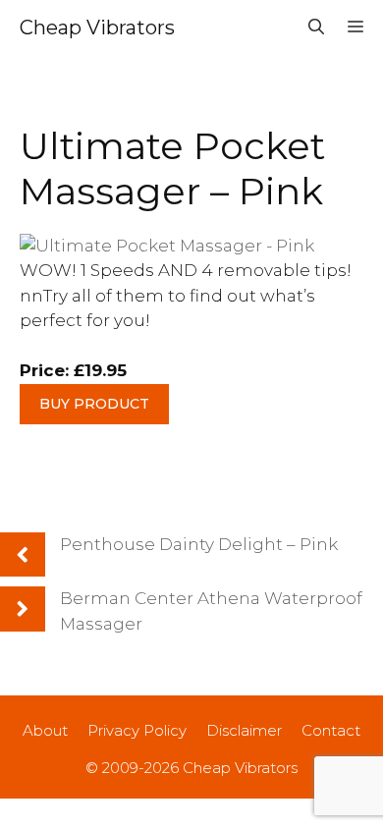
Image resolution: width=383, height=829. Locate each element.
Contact (330, 730)
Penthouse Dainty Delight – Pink (199, 544)
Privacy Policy (137, 730)
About (45, 730)
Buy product (94, 404)
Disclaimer (244, 730)
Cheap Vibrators (97, 27)
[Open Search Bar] (316, 27)
